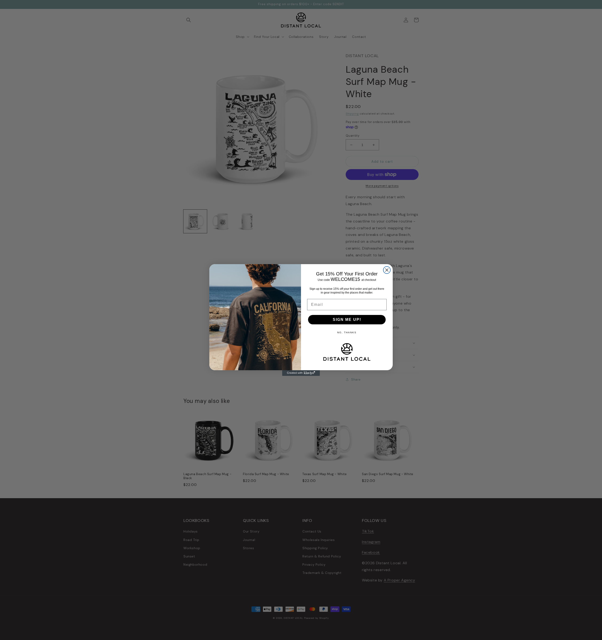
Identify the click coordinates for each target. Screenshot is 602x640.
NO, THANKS (346, 332)
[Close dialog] (386, 270)
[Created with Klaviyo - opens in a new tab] (301, 373)
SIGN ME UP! (347, 320)
